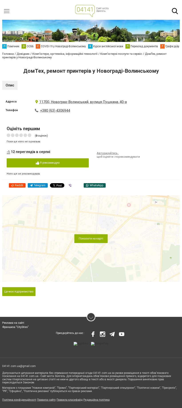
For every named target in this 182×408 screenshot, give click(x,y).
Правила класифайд (70, 399)
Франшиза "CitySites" (15, 327)
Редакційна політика (96, 399)
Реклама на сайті (13, 322)
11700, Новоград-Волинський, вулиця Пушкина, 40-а (83, 102)
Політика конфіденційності (19, 399)
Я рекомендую (49, 162)
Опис (10, 85)
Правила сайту (46, 399)
